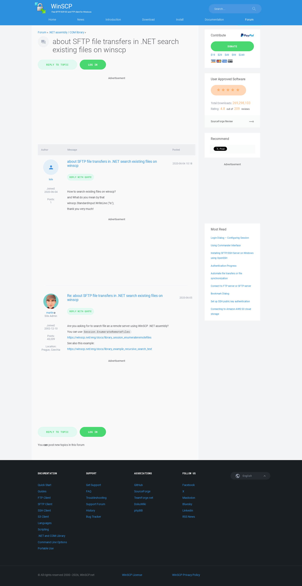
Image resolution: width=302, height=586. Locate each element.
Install (179, 19)
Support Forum (95, 504)
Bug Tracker (93, 517)
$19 (213, 54)
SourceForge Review (222, 121)
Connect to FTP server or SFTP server (231, 285)
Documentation (214, 19)
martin (50, 312)
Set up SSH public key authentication (230, 301)
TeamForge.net (143, 498)
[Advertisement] (116, 109)
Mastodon (188, 498)
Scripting (43, 529)
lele (51, 179)
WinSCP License (132, 575)
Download (148, 19)
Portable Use (46, 548)
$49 (227, 54)
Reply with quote (80, 177)
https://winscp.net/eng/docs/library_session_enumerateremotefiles (109, 337)
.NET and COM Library (51, 536)
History (90, 510)
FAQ (88, 491)
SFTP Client (45, 504)
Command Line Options (52, 542)
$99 (234, 54)
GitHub (138, 485)
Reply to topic (57, 64)
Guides (42, 491)
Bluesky (187, 504)
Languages (45, 523)
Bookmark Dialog (220, 293)
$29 (220, 54)
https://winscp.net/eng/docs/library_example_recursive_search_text (109, 349)
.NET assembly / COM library (66, 32)
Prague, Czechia (50, 349)
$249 (241, 54)
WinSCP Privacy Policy (186, 575)
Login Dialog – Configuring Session (230, 237)
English (247, 476)
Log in (93, 64)
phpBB (138, 510)
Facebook (188, 485)
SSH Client (44, 510)
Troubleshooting (96, 498)
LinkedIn (187, 510)
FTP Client (44, 498)
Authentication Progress (223, 265)
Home (52, 19)
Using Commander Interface (226, 245)
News (80, 19)
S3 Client (43, 517)
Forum (249, 19)
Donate (232, 46)
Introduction (113, 19)
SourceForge (142, 491)
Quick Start (44, 485)
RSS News (188, 517)
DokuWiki (140, 504)
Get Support (93, 485)
